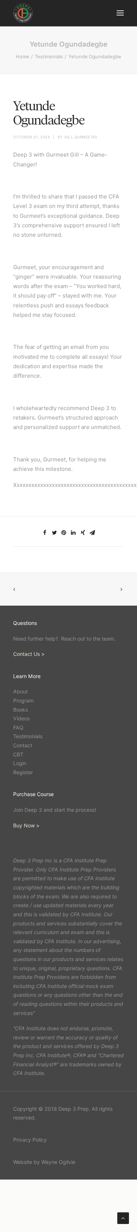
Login (19, 763)
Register (23, 772)
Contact (22, 745)
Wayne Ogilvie (58, 1162)
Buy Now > (26, 825)
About (20, 691)
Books (20, 709)
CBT (18, 754)
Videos (21, 718)
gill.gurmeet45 (80, 137)
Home (22, 56)
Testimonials (49, 56)
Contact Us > (29, 654)
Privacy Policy (30, 1140)
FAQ (18, 727)
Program (23, 700)
